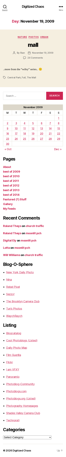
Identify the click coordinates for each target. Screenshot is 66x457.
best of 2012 (11, 185)
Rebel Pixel (13, 286)
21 (50, 133)
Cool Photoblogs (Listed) (21, 340)
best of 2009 (11, 171)
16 (7, 133)
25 (24, 138)
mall (33, 44)
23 (7, 138)
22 (58, 133)
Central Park (14, 77)
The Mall (31, 77)
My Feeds (9, 208)
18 (24, 133)
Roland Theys (12, 226)
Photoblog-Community (20, 384)
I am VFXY (12, 369)
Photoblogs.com (16, 391)
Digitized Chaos (33, 6)
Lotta (6, 247)
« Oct (8, 149)
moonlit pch (33, 233)
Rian (22, 52)
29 (58, 138)
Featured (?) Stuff (14, 199)
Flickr (9, 362)
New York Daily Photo (20, 272)
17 (16, 133)
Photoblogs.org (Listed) (21, 398)
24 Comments (35, 57)
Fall (24, 77)
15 (58, 128)
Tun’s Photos (14, 308)
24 (16, 138)
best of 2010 (11, 176)
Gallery (8, 204)
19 (33, 133)
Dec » (58, 149)
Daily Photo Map (16, 347)
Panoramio (12, 376)
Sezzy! (10, 294)
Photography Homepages (22, 405)
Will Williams (11, 255)
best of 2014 (11, 194)
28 (50, 138)
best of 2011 (11, 180)
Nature (22, 37)
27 (41, 138)
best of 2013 (11, 190)
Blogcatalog (13, 333)
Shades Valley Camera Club (23, 413)
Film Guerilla (13, 355)
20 (41, 133)
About (7, 167)
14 (50, 128)
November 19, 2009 (42, 52)
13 (41, 128)
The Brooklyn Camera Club (22, 301)
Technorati (12, 420)
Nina (9, 279)
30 (7, 143)
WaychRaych (14, 315)
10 (16, 128)
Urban (44, 37)
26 (32, 138)
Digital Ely (9, 240)
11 (24, 128)
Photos (34, 37)
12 (33, 128)
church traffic (35, 226)
